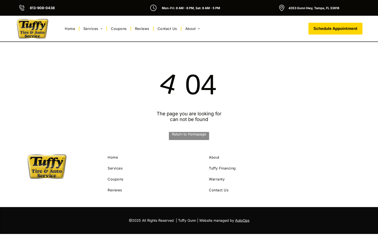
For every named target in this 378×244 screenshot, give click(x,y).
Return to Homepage (189, 134)
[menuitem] (70, 28)
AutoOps (242, 220)
